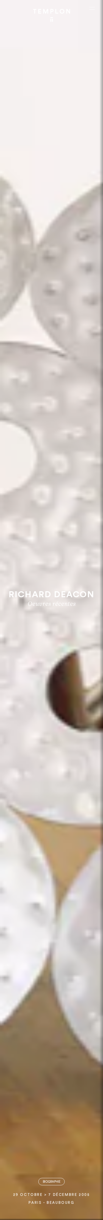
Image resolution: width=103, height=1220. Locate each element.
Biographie (51, 1181)
